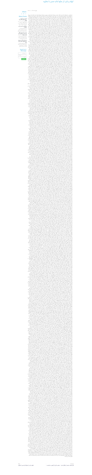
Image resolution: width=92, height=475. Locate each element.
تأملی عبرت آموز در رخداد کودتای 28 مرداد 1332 (23, 19)
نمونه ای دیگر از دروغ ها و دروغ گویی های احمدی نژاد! (22, 41)
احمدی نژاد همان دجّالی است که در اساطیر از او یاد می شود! (22, 33)
